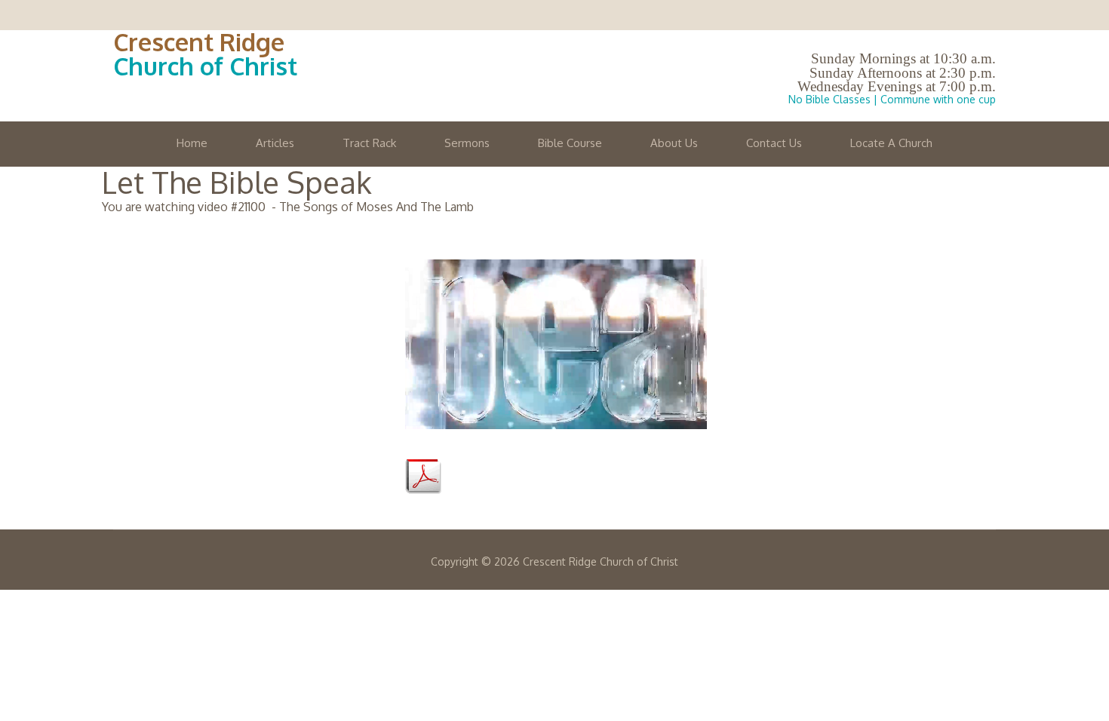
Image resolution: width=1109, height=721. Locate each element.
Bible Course (570, 143)
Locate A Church (891, 143)
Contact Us (774, 143)
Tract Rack (369, 143)
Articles (275, 143)
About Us (674, 143)
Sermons (467, 143)
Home (192, 143)
